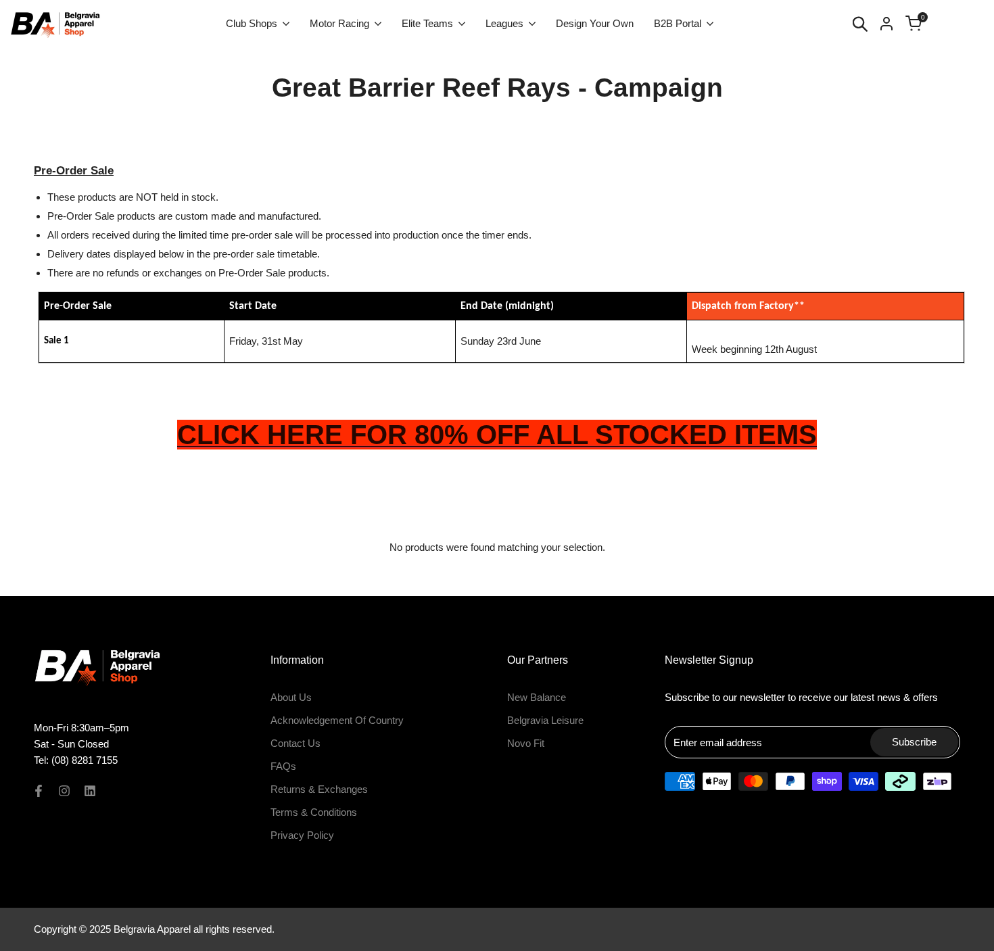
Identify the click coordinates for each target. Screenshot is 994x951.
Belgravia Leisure (545, 720)
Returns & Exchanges (319, 789)
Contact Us (295, 743)
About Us (291, 697)
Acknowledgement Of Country (337, 720)
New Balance (536, 697)
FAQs (283, 766)
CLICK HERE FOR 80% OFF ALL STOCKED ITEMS (497, 434)
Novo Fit (525, 743)
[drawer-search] (860, 24)
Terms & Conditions (313, 812)
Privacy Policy (302, 835)
